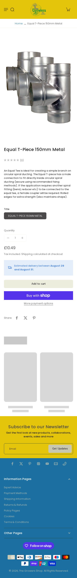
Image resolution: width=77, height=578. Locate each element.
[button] (38, 284)
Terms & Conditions (16, 522)
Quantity (9, 230)
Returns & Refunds (15, 504)
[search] (12, 9)
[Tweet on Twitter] (25, 318)
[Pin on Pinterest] (34, 318)
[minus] (8, 238)
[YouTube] (47, 463)
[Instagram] (38, 463)
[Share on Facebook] (16, 318)
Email (12, 448)
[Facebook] (12, 463)
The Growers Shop (31, 570)
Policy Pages (12, 510)
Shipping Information (17, 499)
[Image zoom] (38, 87)
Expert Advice (12, 487)
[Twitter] (21, 463)
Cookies (9, 516)
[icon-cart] (68, 9)
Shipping (27, 254)
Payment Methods (15, 493)
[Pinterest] (29, 463)
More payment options (38, 303)
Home (19, 23)
